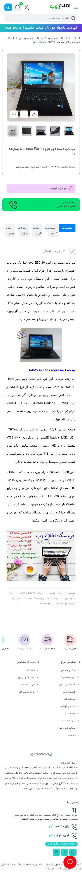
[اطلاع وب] (60, 7)
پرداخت (71, 735)
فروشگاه (31, 670)
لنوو (18, 378)
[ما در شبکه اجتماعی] (8, 7)
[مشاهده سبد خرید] (17, 7)
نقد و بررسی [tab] (10, 230)
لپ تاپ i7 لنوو (56, 593)
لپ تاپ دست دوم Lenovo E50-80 (42, 598)
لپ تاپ (76, 38)
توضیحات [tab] (67, 228)
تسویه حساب (68, 677)
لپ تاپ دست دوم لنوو (31, 38)
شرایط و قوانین (68, 706)
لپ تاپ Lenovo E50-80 (31, 593)
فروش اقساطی (28, 685)
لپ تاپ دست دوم (57, 38)
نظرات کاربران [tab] (37, 230)
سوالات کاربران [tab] (23, 230)
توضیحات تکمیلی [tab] (52, 230)
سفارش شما (69, 699)
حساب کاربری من (67, 685)
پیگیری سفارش (68, 670)
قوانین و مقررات (27, 692)
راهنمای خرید (69, 692)
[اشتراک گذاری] (34, 114)
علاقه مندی (70, 713)
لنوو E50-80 (45, 604)
